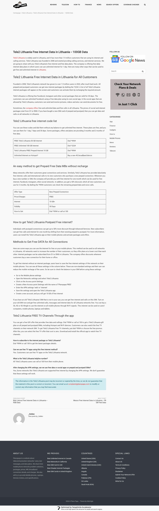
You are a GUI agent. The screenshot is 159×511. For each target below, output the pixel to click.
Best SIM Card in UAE (55, 465)
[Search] (143, 71)
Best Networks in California (57, 462)
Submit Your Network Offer (125, 475)
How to (77, 4)
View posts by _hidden (35, 416)
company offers (32, 108)
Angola (83, 471)
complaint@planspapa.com (78, 384)
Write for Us (119, 481)
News (99, 4)
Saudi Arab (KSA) (87, 484)
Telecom (65, 4)
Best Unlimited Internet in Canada (59, 458)
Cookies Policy (120, 478)
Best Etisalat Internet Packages (58, 468)
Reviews (53, 4)
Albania (84, 468)
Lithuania (42, 70)
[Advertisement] (79, 32)
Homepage (16, 13)
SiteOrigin (90, 501)
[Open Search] (145, 5)
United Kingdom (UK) (88, 462)
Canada (84, 475)
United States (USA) (88, 458)
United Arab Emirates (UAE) (91, 465)
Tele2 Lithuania (27, 13)
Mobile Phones (115, 138)
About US (118, 462)
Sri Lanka (84, 481)
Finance (88, 4)
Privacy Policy (120, 468)
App (111, 122)
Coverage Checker (131, 4)
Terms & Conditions (122, 465)
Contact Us (119, 458)
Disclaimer (119, 471)
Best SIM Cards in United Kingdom (59, 471)
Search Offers (112, 4)
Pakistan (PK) (86, 478)
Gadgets (113, 130)
